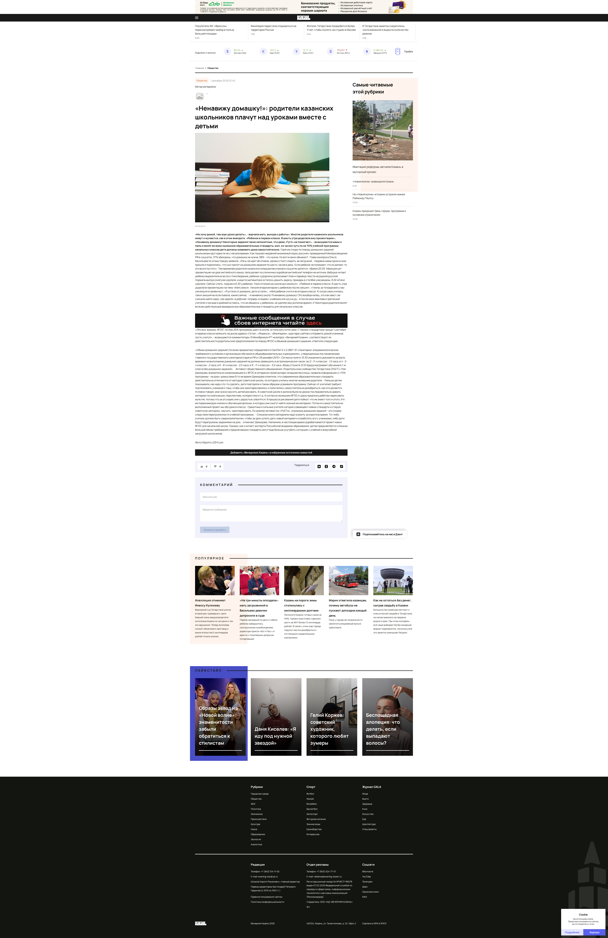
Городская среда (260, 793)
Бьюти (365, 798)
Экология (256, 839)
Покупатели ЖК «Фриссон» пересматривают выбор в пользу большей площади (214, 29)
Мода (365, 793)
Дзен (364, 886)
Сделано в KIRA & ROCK (374, 923)
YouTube (366, 876)
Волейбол (312, 803)
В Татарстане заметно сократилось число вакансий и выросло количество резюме (385, 29)
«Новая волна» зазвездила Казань (373, 181)
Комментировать (215, 530)
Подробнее (572, 932)
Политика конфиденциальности (267, 901)
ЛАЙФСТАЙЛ (208, 670)
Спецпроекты (369, 829)
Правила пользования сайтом (266, 896)
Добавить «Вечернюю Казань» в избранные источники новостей (271, 452)
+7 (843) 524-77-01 (326, 871)
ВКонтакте (367, 871)
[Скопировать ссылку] (341, 466)
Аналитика (256, 844)
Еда (364, 819)
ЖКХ (253, 803)
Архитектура (369, 824)
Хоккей (310, 798)
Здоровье (367, 803)
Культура (255, 824)
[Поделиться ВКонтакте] (318, 466)
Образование (258, 834)
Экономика (257, 813)
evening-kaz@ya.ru (268, 876)
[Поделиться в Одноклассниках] (326, 466)
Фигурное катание (316, 819)
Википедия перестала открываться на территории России (273, 28)
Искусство (368, 813)
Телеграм (367, 881)
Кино (364, 808)
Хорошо (594, 932)
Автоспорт (312, 813)
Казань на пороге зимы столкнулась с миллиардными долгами (301, 605)
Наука (254, 829)
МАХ (364, 896)
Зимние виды (313, 824)
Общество (212, 68)
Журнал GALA (371, 787)
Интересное (313, 834)
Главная (199, 68)
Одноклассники (370, 891)
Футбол (310, 793)
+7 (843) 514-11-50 (270, 871)
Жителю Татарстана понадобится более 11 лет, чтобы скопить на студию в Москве (331, 28)
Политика (256, 808)
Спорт (311, 787)
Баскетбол (312, 808)
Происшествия (259, 819)
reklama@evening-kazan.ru (328, 876)
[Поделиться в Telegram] (333, 466)
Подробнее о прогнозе (205, 53)
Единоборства (314, 829)
